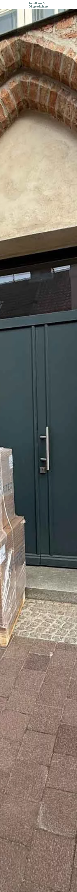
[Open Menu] (4, 4)
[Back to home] (38, 4)
